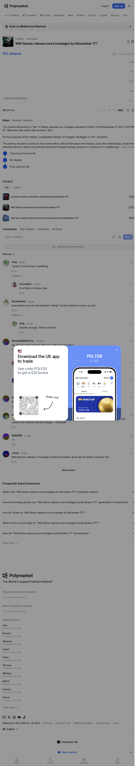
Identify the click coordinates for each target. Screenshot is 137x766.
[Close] (116, 349)
